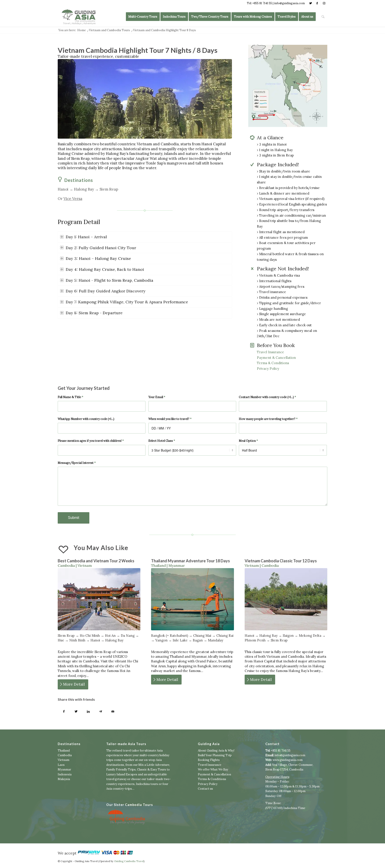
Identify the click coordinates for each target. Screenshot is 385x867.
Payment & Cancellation (276, 357)
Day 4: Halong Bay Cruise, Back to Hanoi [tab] (105, 269)
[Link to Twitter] (310, 3)
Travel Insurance (270, 352)
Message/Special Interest (77, 463)
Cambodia (65, 755)
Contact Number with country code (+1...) (267, 397)
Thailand (64, 750)
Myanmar (64, 769)
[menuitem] (143, 17)
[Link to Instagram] (324, 3)
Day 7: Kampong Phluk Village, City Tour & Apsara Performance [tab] (127, 301)
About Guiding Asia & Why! (216, 750)
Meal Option (248, 441)
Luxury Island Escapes (121, 774)
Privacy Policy (268, 368)
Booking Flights (209, 760)
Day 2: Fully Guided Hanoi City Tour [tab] (101, 247)
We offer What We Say (213, 769)
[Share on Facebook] (64, 712)
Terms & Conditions (273, 363)
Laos (61, 765)
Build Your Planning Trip (215, 755)
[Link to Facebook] (317, 3)
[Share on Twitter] (76, 712)
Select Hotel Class (161, 441)
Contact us (205, 789)
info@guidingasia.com (289, 755)
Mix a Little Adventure (153, 765)
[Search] (323, 17)
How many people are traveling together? (268, 419)
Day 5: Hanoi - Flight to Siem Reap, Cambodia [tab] (109, 280)
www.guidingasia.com (288, 760)
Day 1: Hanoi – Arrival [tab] (86, 236)
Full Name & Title (70, 397)
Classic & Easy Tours (151, 769)
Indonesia (65, 774)
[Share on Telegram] (100, 712)
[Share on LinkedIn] (88, 712)
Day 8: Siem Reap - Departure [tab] (94, 312)
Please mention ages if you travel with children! (91, 441)
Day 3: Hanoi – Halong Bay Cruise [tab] (98, 258)
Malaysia (64, 779)
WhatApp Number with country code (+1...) (86, 419)
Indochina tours (147, 784)
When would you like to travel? (170, 419)
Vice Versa (72, 198)
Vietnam (63, 760)
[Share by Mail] (113, 712)
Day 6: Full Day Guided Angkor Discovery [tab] (105, 291)
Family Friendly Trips (121, 769)
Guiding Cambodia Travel (129, 861)
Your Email (156, 397)
